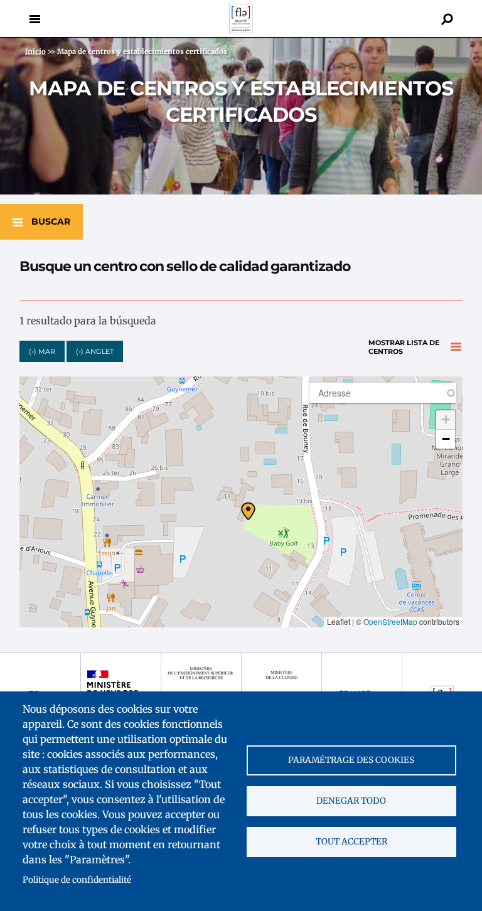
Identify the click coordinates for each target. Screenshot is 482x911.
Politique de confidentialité (77, 880)
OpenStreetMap (390, 621)
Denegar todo (351, 801)
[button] (248, 511)
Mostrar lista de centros (403, 347)
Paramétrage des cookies (351, 760)
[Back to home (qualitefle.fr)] (241, 30)
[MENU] (34, 19)
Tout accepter (351, 841)
